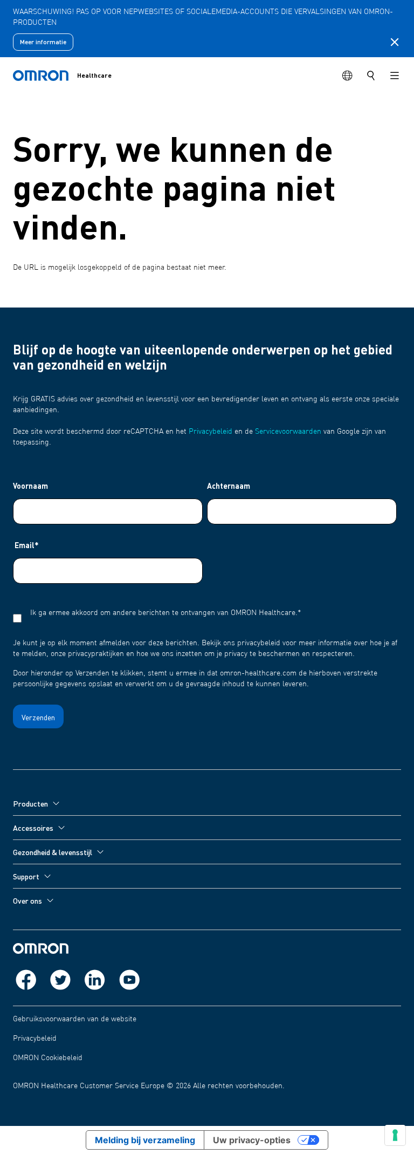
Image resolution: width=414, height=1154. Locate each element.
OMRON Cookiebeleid (47, 1058)
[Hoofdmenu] (394, 75)
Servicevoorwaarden (288, 431)
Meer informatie (43, 42)
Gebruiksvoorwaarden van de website (74, 1019)
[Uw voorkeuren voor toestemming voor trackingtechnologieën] (395, 1135)
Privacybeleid (210, 431)
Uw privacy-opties (252, 1140)
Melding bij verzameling (145, 1140)
